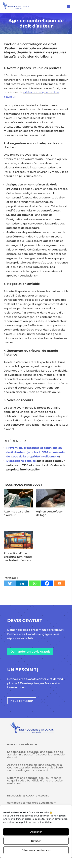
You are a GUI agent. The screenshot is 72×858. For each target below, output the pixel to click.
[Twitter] (10, 583)
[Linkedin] (22, 583)
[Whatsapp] (35, 583)
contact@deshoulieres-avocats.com (31, 802)
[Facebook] (47, 583)
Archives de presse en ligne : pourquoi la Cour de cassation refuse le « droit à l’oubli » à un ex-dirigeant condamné (35, 767)
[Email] (59, 583)
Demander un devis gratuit (30, 651)
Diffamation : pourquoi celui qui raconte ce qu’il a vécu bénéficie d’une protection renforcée (35, 780)
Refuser (36, 840)
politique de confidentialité (36, 822)
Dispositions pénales (21, 460)
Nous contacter (21, 700)
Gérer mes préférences (36, 850)
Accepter (36, 831)
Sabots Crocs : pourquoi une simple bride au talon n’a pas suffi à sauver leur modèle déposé (36, 754)
